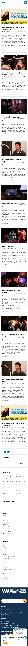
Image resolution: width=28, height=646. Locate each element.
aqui (4, 640)
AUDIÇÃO (5, 547)
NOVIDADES (6, 567)
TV (3, 580)
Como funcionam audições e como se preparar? (11, 290)
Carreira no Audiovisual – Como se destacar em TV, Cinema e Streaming (13, 73)
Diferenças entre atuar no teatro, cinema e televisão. (13, 334)
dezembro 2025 (7, 529)
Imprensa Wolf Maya (11, 31)
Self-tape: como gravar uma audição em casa (12, 159)
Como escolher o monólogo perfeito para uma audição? (12, 380)
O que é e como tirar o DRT (9, 246)
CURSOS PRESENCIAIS (9, 556)
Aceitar (5, 643)
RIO (4, 571)
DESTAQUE (6, 558)
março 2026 (6, 524)
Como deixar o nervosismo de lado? (11, 116)
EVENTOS (5, 563)
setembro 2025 (6, 533)
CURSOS (5, 554)
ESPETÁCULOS (7, 560)
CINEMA (5, 552)
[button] (25, 2)
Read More (5, 50)
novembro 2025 (7, 531)
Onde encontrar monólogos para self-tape (13, 202)
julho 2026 (5, 520)
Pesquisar (7, 457)
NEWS (4, 565)
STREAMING (6, 576)
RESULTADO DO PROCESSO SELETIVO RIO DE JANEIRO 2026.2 (13, 28)
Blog (4, 549)
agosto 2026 (6, 518)
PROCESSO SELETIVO (8, 569)
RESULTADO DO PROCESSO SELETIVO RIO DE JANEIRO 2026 (13, 424)
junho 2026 (5, 522)
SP (3, 573)
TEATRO (5, 578)
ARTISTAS (5, 545)
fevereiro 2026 (6, 526)
